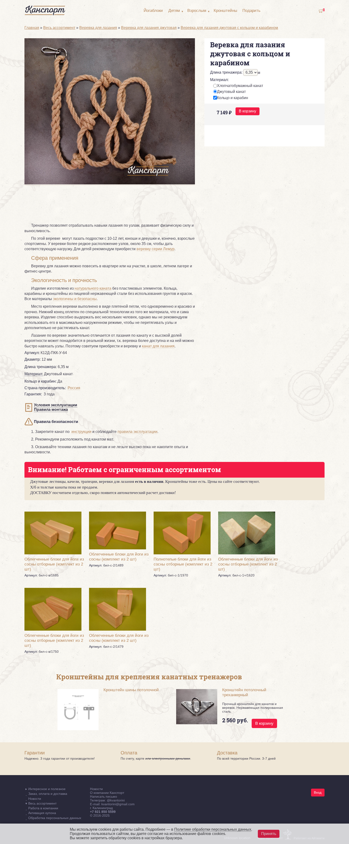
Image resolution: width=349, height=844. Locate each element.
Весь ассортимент (59, 28)
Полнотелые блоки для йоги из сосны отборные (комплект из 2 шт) (183, 564)
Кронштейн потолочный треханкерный (244, 692)
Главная (31, 28)
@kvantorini (116, 800)
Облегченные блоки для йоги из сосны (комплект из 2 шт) (119, 556)
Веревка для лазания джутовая (149, 28)
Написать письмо (103, 796)
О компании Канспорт (107, 793)
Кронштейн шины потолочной (131, 689)
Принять (268, 834)
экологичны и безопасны (75, 299)
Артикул (32, 353)
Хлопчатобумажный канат (240, 86)
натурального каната (92, 288)
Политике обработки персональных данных (212, 829)
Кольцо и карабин (232, 98)
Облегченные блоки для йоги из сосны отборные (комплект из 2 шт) (54, 564)
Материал (219, 80)
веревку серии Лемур (155, 249)
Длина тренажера (226, 72)
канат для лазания (158, 346)
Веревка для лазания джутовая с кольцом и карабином (229, 28)
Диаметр (32, 359)
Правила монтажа (51, 410)
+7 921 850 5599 (103, 812)
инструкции (81, 432)
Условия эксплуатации (55, 405)
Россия (74, 388)
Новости (96, 789)
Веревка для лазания (98, 28)
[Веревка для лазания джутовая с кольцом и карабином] (109, 183)
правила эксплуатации (137, 432)
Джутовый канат (231, 92)
